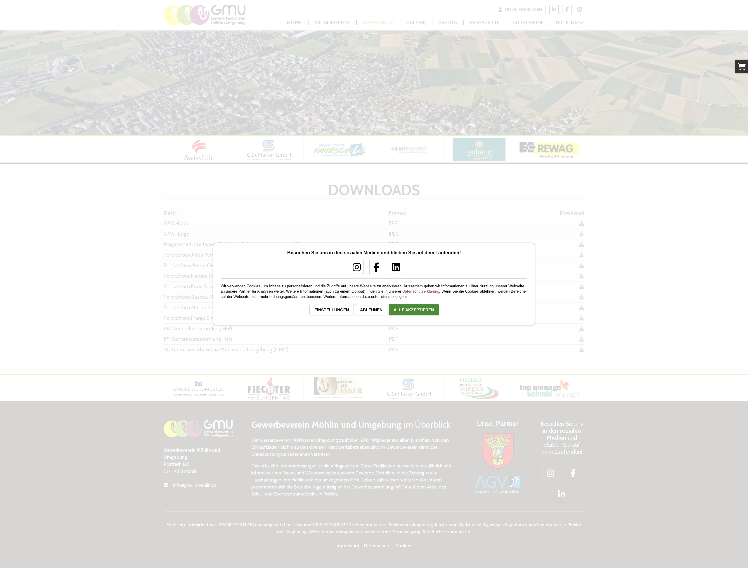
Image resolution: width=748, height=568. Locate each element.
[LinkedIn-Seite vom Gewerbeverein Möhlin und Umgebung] (394, 269)
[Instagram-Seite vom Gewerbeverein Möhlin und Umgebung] (354, 269)
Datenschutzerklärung (420, 291)
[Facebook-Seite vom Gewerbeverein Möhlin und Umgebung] (374, 269)
